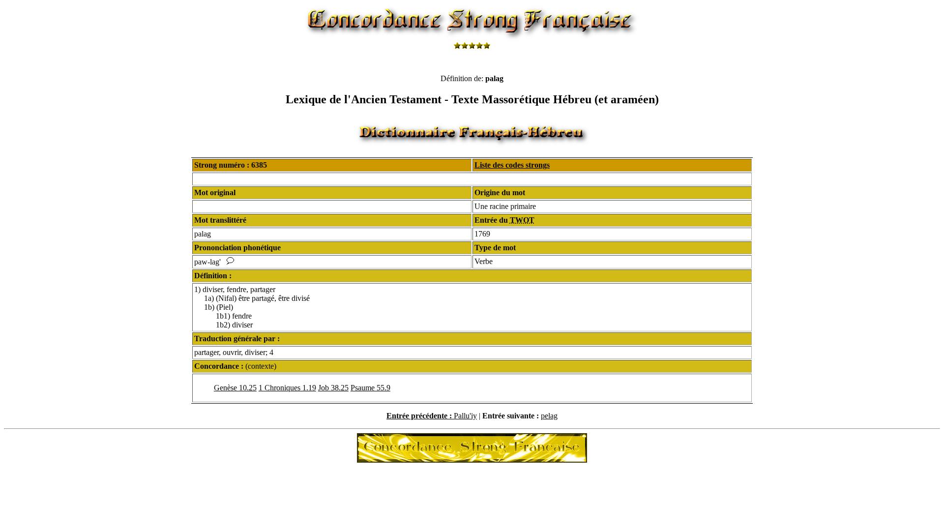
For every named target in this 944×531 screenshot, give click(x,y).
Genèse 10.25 (235, 388)
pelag (549, 416)
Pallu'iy (465, 416)
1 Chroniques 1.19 (287, 388)
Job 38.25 (333, 388)
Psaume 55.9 (370, 388)
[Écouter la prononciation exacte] (230, 262)
